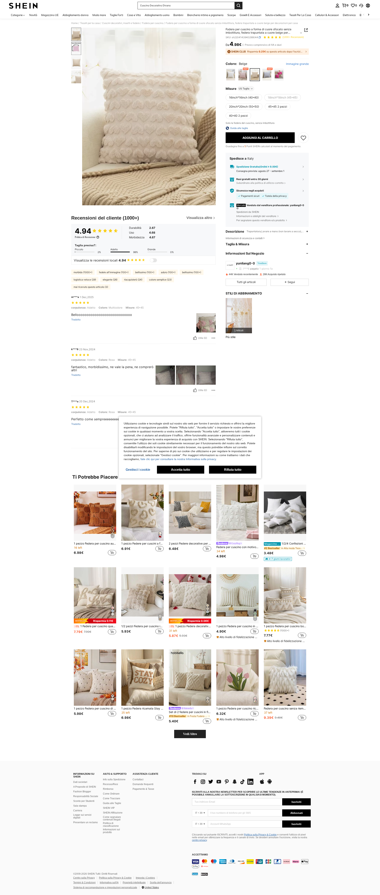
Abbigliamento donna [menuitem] (75, 15)
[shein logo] (23, 5)
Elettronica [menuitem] (349, 15)
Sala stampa (80, 805)
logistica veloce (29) (85, 279)
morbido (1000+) (83, 272)
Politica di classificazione (111, 824)
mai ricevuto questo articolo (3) (91, 286)
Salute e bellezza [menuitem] (275, 15)
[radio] (231, 74)
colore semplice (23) (160, 279)
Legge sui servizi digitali (82, 816)
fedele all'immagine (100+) (113, 272)
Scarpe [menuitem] (231, 15)
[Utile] (195, 338)
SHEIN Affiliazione (113, 812)
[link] (345, 5)
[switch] (153, 260)
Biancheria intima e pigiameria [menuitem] (205, 15)
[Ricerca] (238, 5)
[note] (278, 559)
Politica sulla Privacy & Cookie (260, 834)
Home (74, 23)
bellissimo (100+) (144, 272)
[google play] (269, 783)
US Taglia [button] (244, 88)
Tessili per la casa (90, 23)
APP (261, 774)
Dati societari (80, 782)
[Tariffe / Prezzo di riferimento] (243, 45)
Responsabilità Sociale (85, 796)
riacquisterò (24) (133, 279)
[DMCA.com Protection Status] (204, 874)
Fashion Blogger (82, 791)
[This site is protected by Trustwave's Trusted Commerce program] (195, 874)
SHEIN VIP (109, 808)
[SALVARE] (303, 137)
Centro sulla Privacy (84, 877)
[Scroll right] (368, 15)
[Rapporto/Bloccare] (213, 338)
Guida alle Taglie (112, 803)
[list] (223, 782)
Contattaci (138, 779)
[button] (361, 5)
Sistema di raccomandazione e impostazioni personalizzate (105, 887)
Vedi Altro (190, 734)
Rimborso (108, 789)
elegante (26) (110, 279)
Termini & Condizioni (84, 882)
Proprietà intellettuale (134, 882)
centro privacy (199, 840)
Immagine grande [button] (297, 63)
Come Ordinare (111, 793)
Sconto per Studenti (83, 801)
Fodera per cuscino (152, 23)
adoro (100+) (168, 272)
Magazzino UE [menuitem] (50, 15)
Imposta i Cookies (145, 877)
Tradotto (76, 319)
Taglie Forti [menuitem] (116, 15)
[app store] (262, 783)
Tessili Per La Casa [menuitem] (300, 15)
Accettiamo (200, 854)
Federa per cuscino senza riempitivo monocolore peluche (285, 708)
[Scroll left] (363, 15)
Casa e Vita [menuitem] (134, 15)
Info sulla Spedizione (114, 779)
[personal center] (337, 5)
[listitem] (239, 315)
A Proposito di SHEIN (84, 786)
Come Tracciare (111, 798)
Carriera (77, 810)
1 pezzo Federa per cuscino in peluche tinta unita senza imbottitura (237, 626)
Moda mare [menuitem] (99, 15)
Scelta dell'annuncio (161, 882)
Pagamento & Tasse (143, 789)
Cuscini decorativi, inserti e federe (121, 23)
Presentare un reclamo (85, 822)
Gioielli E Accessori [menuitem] (250, 15)
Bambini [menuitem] (178, 15)
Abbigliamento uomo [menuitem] (157, 15)
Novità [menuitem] (33, 15)
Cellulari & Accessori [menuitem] (327, 15)
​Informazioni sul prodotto (111, 831)
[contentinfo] (251, 864)
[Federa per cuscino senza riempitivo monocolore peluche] (285, 677)
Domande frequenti (143, 784)
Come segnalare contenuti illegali (112, 818)
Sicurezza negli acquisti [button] (250, 190)
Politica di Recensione (85, 237)
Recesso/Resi (110, 784)
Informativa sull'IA (109, 882)
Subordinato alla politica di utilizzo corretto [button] (260, 182)
